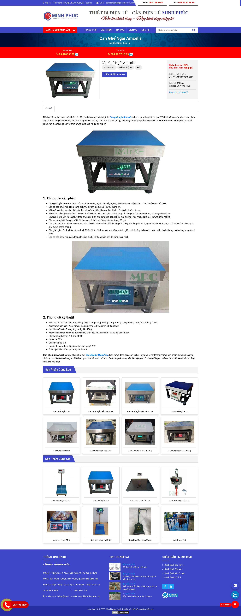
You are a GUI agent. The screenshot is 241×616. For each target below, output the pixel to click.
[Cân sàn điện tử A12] (140, 482)
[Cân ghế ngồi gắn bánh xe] (101, 393)
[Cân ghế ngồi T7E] (62, 392)
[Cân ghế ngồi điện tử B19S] (140, 393)
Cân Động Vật (179, 540)
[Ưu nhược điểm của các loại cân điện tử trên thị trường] (114, 576)
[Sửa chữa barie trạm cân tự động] (114, 596)
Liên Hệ (145, 30)
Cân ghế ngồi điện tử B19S (140, 411)
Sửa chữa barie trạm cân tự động (137, 596)
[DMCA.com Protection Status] (120, 612)
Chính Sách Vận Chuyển (174, 573)
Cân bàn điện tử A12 (61, 500)
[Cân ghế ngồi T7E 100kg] (179, 432)
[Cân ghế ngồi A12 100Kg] (140, 432)
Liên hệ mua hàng (114, 74)
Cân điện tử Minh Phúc (96, 355)
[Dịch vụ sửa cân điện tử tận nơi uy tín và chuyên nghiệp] (114, 586)
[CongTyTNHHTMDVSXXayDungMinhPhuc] (165, 586)
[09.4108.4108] (235, 595)
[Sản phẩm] (235, 604)
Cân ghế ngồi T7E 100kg (179, 450)
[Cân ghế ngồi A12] (179, 393)
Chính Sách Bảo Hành (173, 565)
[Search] (194, 30)
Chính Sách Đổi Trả (172, 577)
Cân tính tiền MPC (61, 540)
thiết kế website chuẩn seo (143, 609)
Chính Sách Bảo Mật (173, 569)
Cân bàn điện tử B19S (101, 540)
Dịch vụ (133, 30)
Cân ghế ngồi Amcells (120, 117)
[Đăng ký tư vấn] (235, 586)
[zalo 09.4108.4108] (76, 54)
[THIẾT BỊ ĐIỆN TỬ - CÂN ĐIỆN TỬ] (61, 16)
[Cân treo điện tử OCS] (179, 482)
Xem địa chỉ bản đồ (178, 92)
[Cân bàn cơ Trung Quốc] (140, 521)
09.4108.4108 (66, 54)
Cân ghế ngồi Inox (61, 450)
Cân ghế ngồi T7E (61, 411)
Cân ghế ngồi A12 (179, 411)
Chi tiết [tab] (48, 108)
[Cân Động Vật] (179, 521)
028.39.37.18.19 (120, 54)
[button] (95, 63)
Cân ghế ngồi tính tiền (101, 450)
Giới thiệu (106, 30)
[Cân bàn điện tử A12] (61, 482)
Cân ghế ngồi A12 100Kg (140, 450)
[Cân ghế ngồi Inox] (62, 432)
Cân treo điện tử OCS (179, 500)
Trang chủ (90, 30)
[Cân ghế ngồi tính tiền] (101, 432)
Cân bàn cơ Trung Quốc (140, 540)
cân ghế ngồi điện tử (119, 43)
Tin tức (120, 30)
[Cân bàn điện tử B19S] (100, 521)
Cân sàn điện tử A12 (140, 500)
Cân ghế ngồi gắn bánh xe (100, 411)
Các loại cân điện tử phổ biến (135, 567)
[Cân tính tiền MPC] (62, 521)
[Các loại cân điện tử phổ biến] (114, 567)
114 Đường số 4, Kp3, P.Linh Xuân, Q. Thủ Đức (72, 3)
